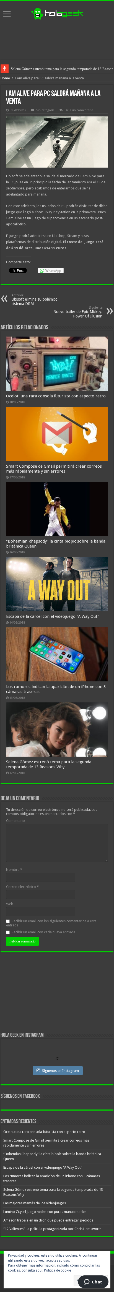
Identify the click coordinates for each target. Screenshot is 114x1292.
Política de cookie (57, 1270)
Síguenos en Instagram (60, 1071)
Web (9, 904)
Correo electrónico (22, 887)
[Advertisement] (57, 39)
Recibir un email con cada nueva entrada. (44, 932)
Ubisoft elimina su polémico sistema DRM (35, 299)
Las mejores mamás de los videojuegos (40, 69)
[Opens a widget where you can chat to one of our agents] (93, 1282)
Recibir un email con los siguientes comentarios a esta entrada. (51, 923)
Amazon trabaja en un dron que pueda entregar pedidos (48, 1220)
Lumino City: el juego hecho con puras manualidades (44, 1212)
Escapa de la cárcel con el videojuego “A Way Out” (52, 616)
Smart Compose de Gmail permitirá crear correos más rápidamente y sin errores (54, 469)
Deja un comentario (79, 110)
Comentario (15, 821)
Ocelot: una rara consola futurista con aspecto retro (56, 396)
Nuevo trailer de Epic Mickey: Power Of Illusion (77, 312)
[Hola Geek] (57, 13)
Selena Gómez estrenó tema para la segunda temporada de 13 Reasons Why (48, 764)
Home (5, 78)
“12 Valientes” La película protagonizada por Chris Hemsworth (52, 1229)
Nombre (14, 870)
